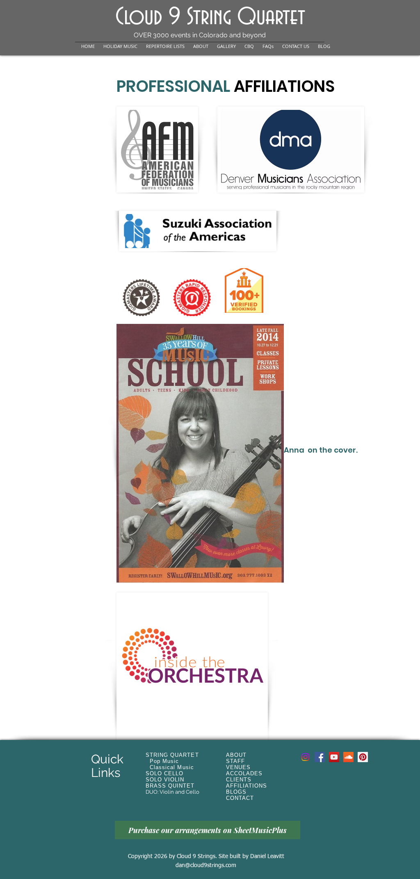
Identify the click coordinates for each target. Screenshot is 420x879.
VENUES (238, 767)
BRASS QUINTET (170, 786)
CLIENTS (238, 780)
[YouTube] (334, 757)
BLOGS (236, 792)
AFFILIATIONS (246, 786)
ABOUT (236, 755)
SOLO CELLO (164, 773)
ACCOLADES (244, 773)
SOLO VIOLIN (165, 780)
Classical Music (172, 767)
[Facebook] (320, 757)
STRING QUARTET (172, 755)
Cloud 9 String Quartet (210, 17)
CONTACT (240, 798)
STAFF (235, 761)
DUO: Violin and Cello (172, 792)
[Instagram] (305, 757)
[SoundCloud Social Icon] (348, 757)
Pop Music (164, 761)
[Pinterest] (363, 757)
